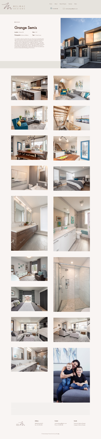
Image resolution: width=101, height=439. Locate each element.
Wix (58, 433)
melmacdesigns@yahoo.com (72, 8)
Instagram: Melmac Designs (79, 424)
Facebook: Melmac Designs (80, 423)
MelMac (17, 424)
